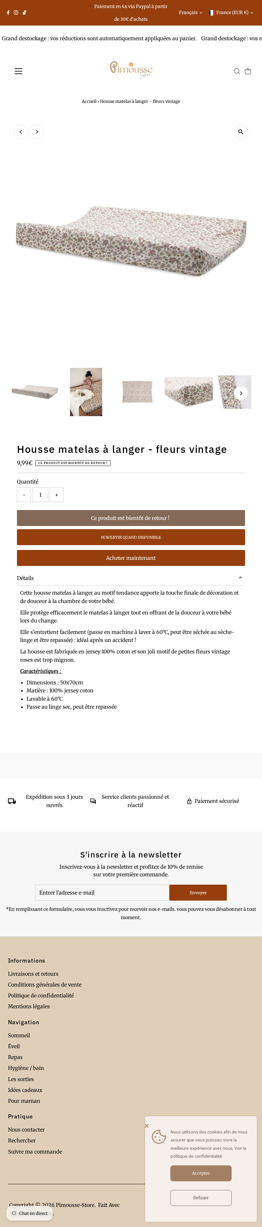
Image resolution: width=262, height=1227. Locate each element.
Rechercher (22, 1140)
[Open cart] (248, 71)
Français (188, 12)
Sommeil (19, 1035)
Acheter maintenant (131, 558)
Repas (15, 1057)
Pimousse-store (75, 1205)
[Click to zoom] (241, 132)
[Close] (199, 1126)
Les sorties (21, 1079)
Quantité (27, 481)
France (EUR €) (232, 12)
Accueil (89, 101)
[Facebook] (8, 12)
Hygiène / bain (26, 1068)
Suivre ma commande (35, 1151)
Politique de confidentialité (41, 995)
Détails (25, 578)
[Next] (36, 132)
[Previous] (21, 132)
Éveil (14, 1046)
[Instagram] (16, 12)
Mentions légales (29, 1006)
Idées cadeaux (25, 1090)
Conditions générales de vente (44, 984)
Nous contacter (26, 1129)
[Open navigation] (39, 71)
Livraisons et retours (33, 974)
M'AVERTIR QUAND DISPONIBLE (131, 537)
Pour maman (24, 1101)
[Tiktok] (24, 12)
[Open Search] (237, 71)
